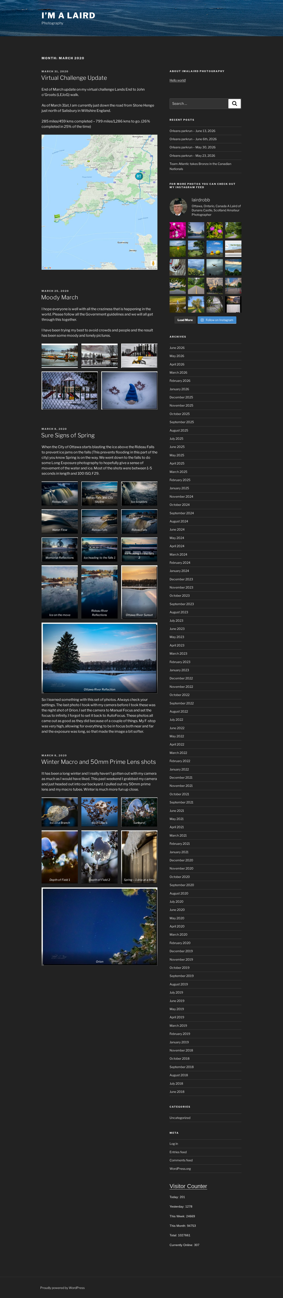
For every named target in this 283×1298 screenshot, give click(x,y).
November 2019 (181, 959)
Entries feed (178, 1152)
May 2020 (177, 918)
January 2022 (179, 769)
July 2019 (176, 992)
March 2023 (178, 653)
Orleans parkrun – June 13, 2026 (192, 131)
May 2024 (177, 538)
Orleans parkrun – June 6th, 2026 (193, 139)
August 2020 (179, 893)
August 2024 (179, 521)
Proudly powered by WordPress (62, 1288)
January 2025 (179, 488)
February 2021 (180, 843)
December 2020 (181, 860)
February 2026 (180, 380)
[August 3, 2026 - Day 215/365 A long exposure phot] (215, 304)
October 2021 (179, 794)
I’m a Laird (69, 15)
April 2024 (177, 546)
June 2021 (177, 810)
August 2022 (179, 711)
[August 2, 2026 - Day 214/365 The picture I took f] (233, 304)
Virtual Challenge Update (74, 77)
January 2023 (179, 670)
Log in (174, 1143)
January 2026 (179, 389)
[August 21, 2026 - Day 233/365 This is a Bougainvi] (178, 230)
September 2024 (182, 513)
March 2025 (178, 472)
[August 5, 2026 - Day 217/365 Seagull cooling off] (178, 304)
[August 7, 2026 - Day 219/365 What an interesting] (215, 286)
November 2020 (181, 868)
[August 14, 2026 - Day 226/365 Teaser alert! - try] (233, 249)
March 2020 (178, 934)
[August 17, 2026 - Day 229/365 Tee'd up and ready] (178, 249)
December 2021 (181, 777)
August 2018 (179, 1075)
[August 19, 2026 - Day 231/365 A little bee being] (215, 230)
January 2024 (179, 571)
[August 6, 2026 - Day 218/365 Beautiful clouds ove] (233, 286)
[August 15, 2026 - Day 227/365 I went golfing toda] (215, 249)
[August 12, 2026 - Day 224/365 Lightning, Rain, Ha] (196, 267)
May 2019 (177, 1009)
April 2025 (177, 463)
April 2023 (177, 645)
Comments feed (181, 1160)
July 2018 (176, 1083)
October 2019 (179, 967)
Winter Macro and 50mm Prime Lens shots (98, 761)
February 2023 (180, 662)
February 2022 (180, 761)
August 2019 (179, 984)
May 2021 (177, 819)
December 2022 (181, 678)
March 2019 (178, 1025)
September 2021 (181, 802)
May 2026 (177, 356)
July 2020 (177, 901)
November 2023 (181, 587)
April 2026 (177, 364)
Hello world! (178, 80)
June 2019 (177, 1001)
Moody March (59, 297)
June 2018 (177, 1091)
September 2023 (182, 604)
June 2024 (177, 529)
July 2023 (176, 620)
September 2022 (182, 703)
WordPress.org (180, 1168)
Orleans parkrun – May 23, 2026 (192, 155)
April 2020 (177, 926)
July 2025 (176, 438)
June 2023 (177, 629)
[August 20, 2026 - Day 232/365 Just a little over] (196, 230)
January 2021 (179, 852)
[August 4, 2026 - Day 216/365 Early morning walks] (196, 304)
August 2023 (179, 612)
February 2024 (180, 562)
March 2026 (178, 372)
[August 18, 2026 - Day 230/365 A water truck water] (233, 230)
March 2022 (178, 753)
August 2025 (179, 430)
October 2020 (180, 877)
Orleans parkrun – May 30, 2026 (193, 147)
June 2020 (177, 910)
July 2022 (176, 719)
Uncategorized (180, 1118)
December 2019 (181, 951)
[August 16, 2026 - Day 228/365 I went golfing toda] (196, 249)
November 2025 (181, 405)
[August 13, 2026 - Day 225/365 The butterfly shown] (178, 267)
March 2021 (178, 835)
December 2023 (181, 579)
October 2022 (179, 695)
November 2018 (181, 1050)
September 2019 (182, 976)
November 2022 (181, 686)
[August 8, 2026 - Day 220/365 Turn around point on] (196, 286)
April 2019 (177, 1017)
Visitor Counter (188, 1186)
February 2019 (180, 1034)
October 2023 (180, 595)
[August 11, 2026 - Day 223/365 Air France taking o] (215, 267)
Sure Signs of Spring (68, 435)
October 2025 (180, 414)
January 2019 (179, 1042)
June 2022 (177, 728)
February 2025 (180, 480)
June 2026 (177, 348)
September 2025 (182, 422)
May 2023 (177, 637)
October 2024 (180, 505)
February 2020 (180, 943)
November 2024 (181, 496)
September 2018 (182, 1067)
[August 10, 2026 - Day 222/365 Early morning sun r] (233, 267)
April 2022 (177, 744)
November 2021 (181, 786)
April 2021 (177, 827)
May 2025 (177, 455)
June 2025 (177, 447)
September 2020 (182, 885)
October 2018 (179, 1058)
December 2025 (181, 397)
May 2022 (177, 736)
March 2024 (178, 554)
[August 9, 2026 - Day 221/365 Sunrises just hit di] (178, 286)
